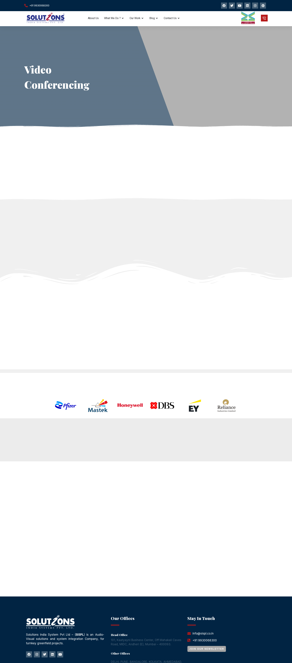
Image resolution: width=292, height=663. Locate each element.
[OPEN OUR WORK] (142, 18)
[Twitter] (232, 6)
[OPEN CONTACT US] (178, 18)
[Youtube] (240, 6)
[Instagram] (255, 6)
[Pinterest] (263, 6)
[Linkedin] (247, 6)
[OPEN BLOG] (157, 18)
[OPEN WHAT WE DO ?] (122, 18)
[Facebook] (224, 6)
